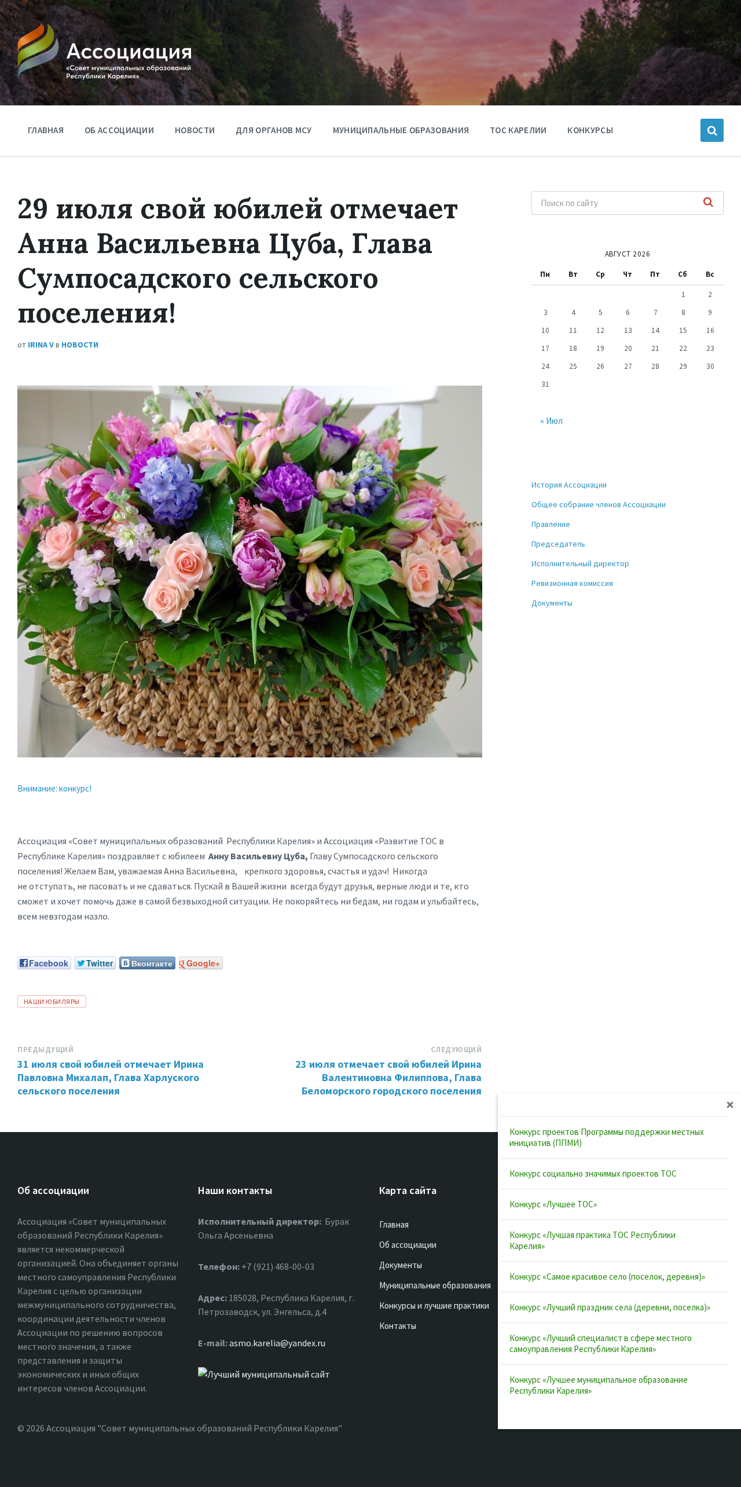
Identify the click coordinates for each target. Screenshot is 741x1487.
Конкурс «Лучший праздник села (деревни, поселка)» (609, 1307)
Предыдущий (45, 1049)
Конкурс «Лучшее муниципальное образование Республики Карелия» (598, 1385)
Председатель (558, 544)
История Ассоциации (569, 484)
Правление (550, 524)
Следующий (456, 1049)
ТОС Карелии (518, 129)
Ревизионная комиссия (572, 583)
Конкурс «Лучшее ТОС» (553, 1204)
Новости (195, 129)
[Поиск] (708, 202)
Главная (46, 129)
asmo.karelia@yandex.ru (277, 1343)
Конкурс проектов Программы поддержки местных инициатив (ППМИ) (606, 1137)
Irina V (41, 344)
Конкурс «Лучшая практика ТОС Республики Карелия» (592, 1240)
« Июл (551, 420)
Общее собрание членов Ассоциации (598, 504)
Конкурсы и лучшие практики (434, 1305)
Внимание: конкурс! (54, 788)
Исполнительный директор (580, 563)
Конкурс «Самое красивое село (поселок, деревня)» (607, 1276)
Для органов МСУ (274, 129)
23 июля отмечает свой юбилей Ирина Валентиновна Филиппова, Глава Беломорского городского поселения (388, 1077)
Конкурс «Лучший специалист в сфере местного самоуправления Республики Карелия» (600, 1343)
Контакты (397, 1325)
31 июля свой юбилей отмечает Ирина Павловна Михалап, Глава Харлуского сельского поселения (110, 1077)
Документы (552, 603)
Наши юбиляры (52, 1001)
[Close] (730, 1104)
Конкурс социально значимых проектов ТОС (593, 1173)
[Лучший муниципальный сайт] (264, 1374)
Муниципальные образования (401, 129)
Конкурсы (589, 129)
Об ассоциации (119, 129)
